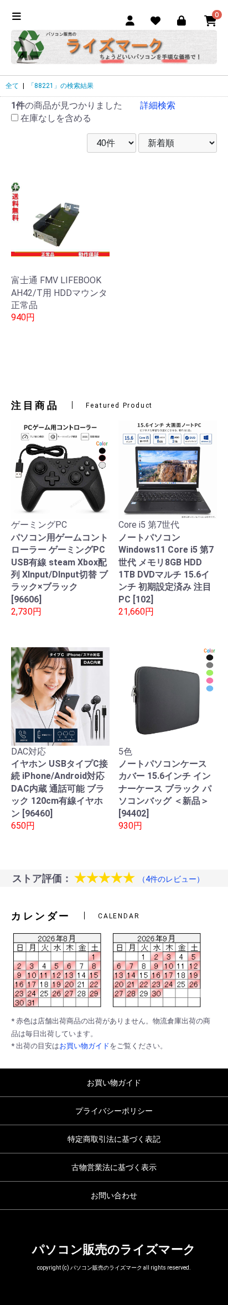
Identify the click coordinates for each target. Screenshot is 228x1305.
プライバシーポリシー (114, 1110)
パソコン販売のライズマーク (114, 1249)
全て (12, 86)
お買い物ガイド (84, 1046)
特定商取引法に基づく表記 (114, 1139)
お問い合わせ (114, 1195)
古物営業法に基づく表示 (114, 1167)
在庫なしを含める (54, 118)
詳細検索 (157, 105)
